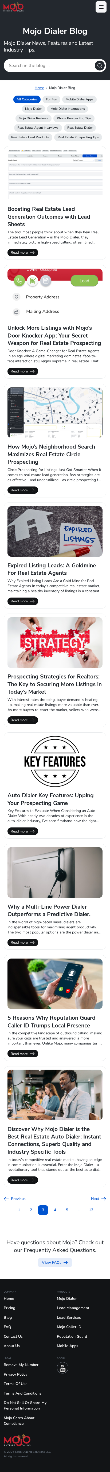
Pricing (9, 1307)
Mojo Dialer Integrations (67, 109)
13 (91, 1209)
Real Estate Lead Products (30, 137)
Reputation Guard (72, 1336)
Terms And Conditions (22, 1393)
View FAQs (51, 1262)
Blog (8, 1317)
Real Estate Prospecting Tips (78, 137)
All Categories (27, 99)
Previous (18, 1198)
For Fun (51, 99)
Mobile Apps (67, 1345)
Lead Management (73, 1307)
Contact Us (13, 1336)
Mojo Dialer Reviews (33, 118)
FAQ (7, 1326)
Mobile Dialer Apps (79, 99)
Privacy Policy (15, 1374)
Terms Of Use (16, 1383)
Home (39, 87)
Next (95, 1198)
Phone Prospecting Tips (74, 118)
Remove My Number (21, 1364)
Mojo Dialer (33, 109)
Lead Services (69, 1317)
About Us (12, 1345)
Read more (19, 252)
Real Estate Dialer (80, 127)
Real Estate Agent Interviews (37, 127)
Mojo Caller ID (69, 1326)
